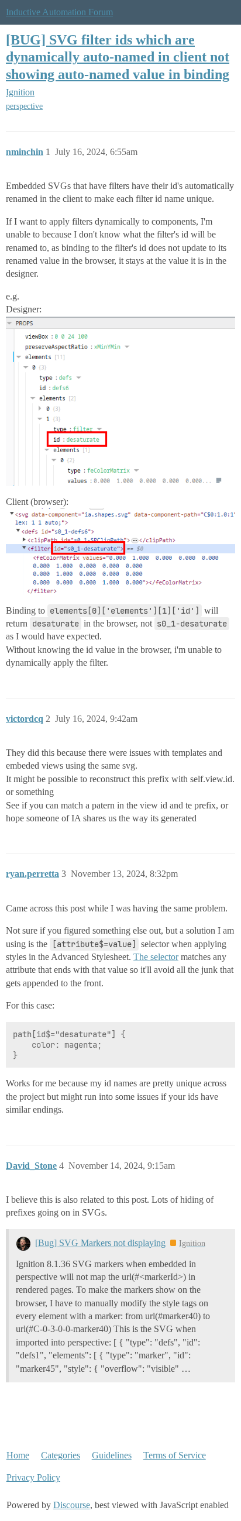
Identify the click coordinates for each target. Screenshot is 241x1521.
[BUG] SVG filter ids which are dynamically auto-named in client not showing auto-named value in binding (117, 56)
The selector (155, 957)
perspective (24, 106)
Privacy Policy (33, 1477)
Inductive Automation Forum (59, 12)
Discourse (71, 1505)
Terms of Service (174, 1455)
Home (17, 1455)
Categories (60, 1455)
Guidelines (112, 1455)
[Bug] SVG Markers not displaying (100, 1243)
